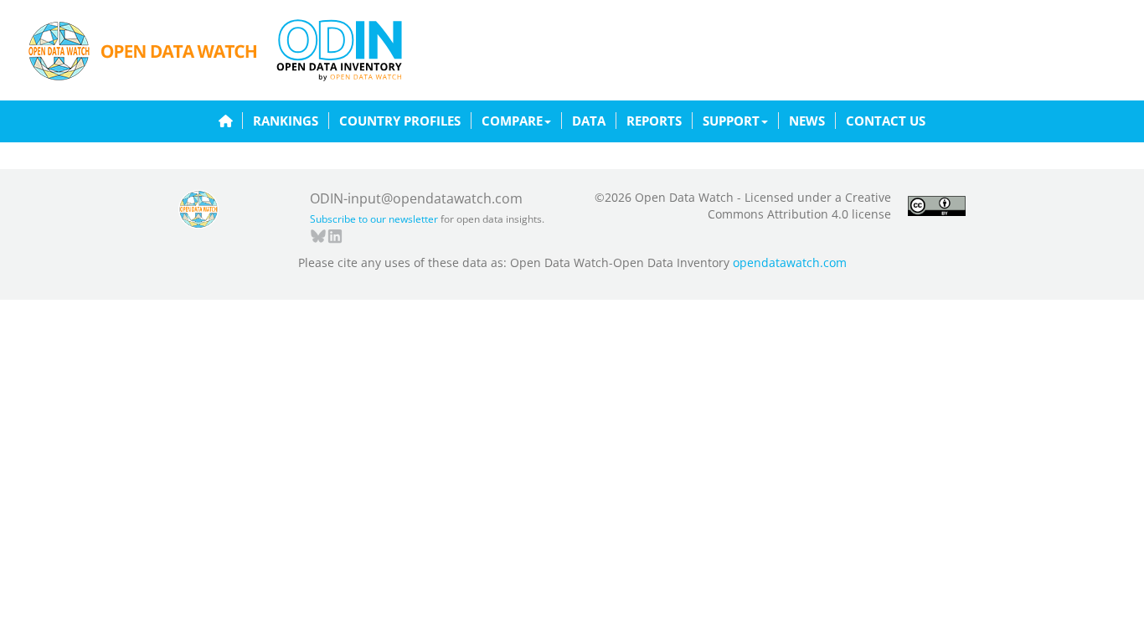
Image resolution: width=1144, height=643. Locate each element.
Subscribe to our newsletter (374, 219)
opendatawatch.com (790, 262)
